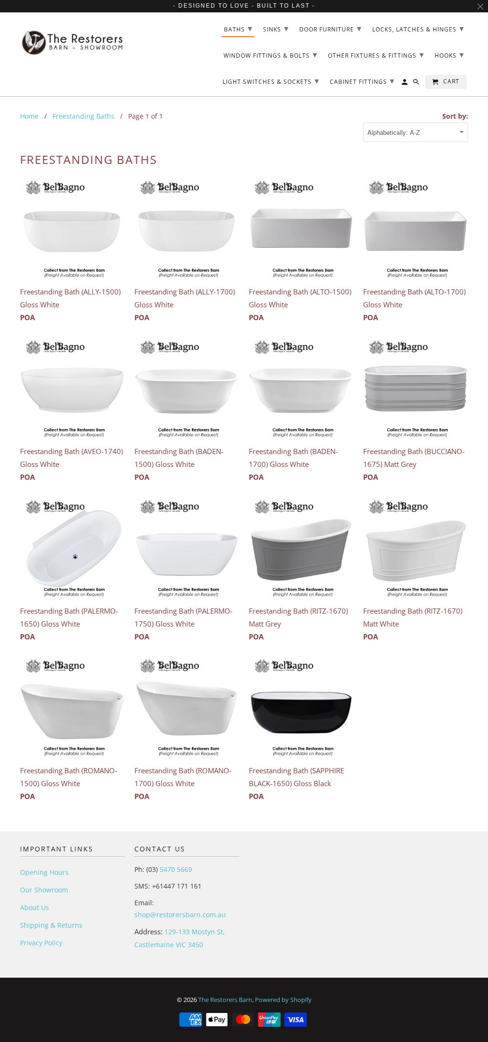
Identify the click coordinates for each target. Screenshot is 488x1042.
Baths (238, 28)
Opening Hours (44, 872)
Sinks (276, 28)
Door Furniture (330, 28)
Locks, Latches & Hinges (418, 28)
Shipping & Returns (51, 925)
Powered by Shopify (283, 999)
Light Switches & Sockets (271, 80)
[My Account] (405, 84)
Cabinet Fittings (362, 80)
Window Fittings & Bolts (270, 54)
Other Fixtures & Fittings (376, 54)
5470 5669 (175, 869)
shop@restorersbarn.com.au (180, 914)
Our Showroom (44, 889)
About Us (34, 907)
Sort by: (455, 116)
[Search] (416, 84)
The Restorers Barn (225, 999)
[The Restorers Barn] (72, 39)
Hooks (449, 54)
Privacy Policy (41, 942)
